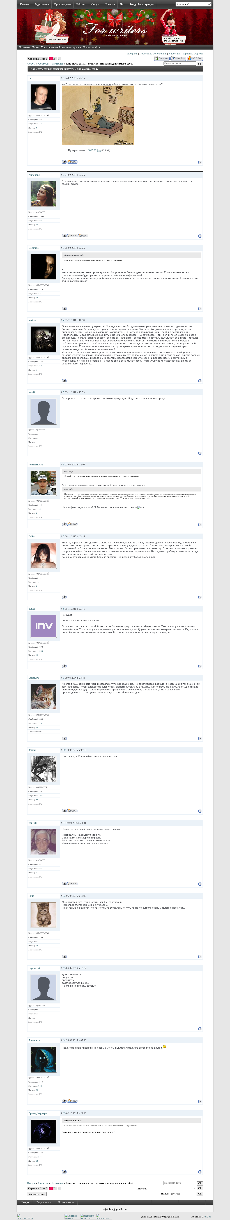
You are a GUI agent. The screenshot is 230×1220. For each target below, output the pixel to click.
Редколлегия (42, 4)
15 (64, 1113)
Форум (95, 4)
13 (64, 968)
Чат (122, 4)
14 (64, 1040)
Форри (32, 750)
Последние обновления (153, 53)
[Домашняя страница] (72, 162)
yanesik (33, 823)
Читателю (57, 63)
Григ (31, 896)
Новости (110, 4)
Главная (24, 4)
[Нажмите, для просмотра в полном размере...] (98, 144)
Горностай (34, 968)
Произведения (62, 4)
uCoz (208, 1216)
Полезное (24, 47)
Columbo (34, 248)
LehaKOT (34, 677)
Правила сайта (91, 47)
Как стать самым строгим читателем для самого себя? (100, 63)
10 (64, 750)
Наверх (25, 1202)
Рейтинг (81, 4)
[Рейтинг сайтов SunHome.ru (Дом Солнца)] (72, 1218)
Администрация (71, 47)
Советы (43, 63)
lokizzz (32, 320)
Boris (31, 78)
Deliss (32, 536)
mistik (32, 392)
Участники (175, 53)
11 (64, 823)
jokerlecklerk (36, 464)
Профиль (132, 53)
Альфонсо (34, 1040)
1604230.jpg (93, 150)
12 (64, 896)
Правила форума (193, 53)
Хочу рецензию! (50, 47)
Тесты (35, 47)
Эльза (32, 608)
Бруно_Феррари (38, 1113)
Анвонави (34, 175)
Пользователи (66, 1202)
